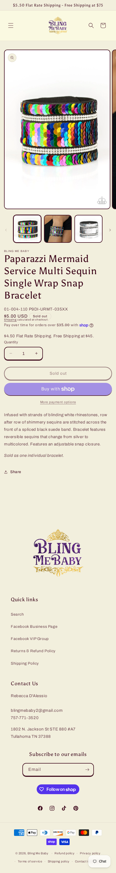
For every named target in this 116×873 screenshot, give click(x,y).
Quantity (11, 342)
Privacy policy (90, 853)
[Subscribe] (87, 769)
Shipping (10, 319)
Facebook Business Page (34, 627)
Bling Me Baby (38, 853)
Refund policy (64, 853)
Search (17, 614)
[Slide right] (110, 230)
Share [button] (15, 472)
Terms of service (30, 861)
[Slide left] (6, 230)
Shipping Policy (25, 663)
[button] (11, 25)
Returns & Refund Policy (33, 651)
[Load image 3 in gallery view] (88, 229)
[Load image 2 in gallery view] (58, 229)
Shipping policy (59, 861)
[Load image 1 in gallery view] (27, 229)
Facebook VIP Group (30, 639)
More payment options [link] (58, 402)
